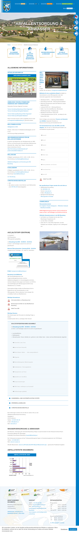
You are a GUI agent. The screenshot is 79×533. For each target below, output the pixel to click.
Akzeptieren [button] (73, 529)
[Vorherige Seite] (9, 94)
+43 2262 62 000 (37, 502)
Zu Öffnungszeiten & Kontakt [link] (57, 522)
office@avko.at (48, 192)
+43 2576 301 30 (16, 420)
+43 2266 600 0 (15, 440)
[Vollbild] (10, 96)
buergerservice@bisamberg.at (16, 120)
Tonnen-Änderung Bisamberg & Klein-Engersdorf (19, 113)
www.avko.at (48, 191)
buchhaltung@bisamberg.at (22, 159)
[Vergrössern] (22, 94)
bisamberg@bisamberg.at (39, 504)
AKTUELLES (14, 186)
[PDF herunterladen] (31, 94)
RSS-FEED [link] (21, 513)
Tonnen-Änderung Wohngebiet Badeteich (18, 115)
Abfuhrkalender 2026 (21, 75)
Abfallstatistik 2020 (22, 454)
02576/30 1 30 (46, 189)
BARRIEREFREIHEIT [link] (13, 513)
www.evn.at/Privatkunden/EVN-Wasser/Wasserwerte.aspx (33, 444)
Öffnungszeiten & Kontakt (47, 196)
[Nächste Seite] (11, 94)
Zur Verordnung (11, 176)
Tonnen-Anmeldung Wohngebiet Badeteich (18, 111)
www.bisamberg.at (36, 506)
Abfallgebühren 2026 (13, 126)
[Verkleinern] (20, 94)
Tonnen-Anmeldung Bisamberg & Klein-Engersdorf (20, 109)
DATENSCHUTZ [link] (19, 511)
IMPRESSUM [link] (11, 511)
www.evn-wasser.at (15, 441)
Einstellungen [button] (64, 529)
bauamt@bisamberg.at (19, 173)
